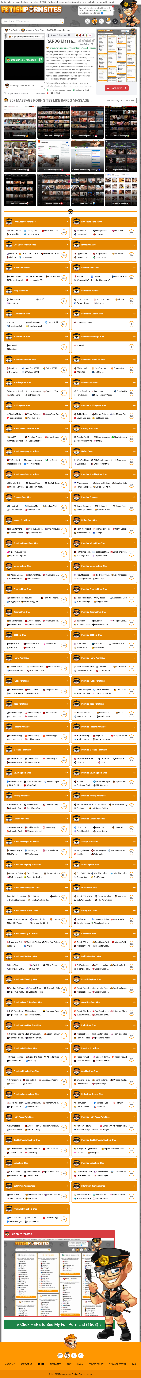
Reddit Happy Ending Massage (86, 169)
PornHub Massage (18, 203)
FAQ (134, 1364)
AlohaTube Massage (18, 169)
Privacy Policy (96, 1364)
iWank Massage (86, 203)
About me (10, 1364)
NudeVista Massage (120, 203)
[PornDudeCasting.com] (94, 21)
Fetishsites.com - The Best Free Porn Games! (75, 1374)
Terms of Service (117, 1364)
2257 (69, 1364)
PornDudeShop (102, 10)
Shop (108, 22)
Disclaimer (40, 93)
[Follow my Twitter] (101, 21)
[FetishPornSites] (59, 1277)
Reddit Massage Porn (52, 169)
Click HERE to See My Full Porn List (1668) (59, 1324)
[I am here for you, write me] (87, 21)
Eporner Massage (120, 136)
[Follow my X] (74, 1355)
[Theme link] (115, 21)
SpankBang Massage (86, 136)
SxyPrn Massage (120, 169)
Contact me (26, 1364)
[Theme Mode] (81, 1355)
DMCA (80, 1364)
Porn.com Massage (52, 136)
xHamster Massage (52, 203)
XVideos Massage (18, 136)
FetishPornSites (21, 1234)
